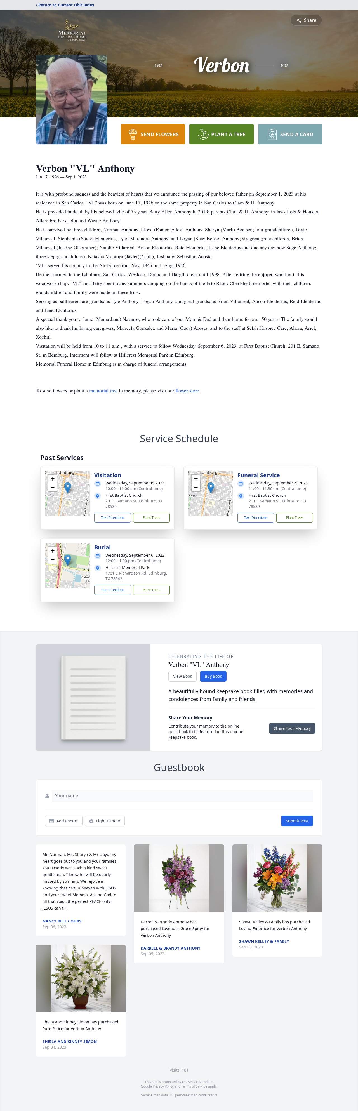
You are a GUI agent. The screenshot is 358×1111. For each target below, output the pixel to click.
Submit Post (297, 820)
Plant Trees (151, 517)
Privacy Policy (163, 1086)
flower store (187, 390)
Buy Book (213, 676)
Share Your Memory (292, 728)
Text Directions (112, 517)
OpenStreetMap (185, 1095)
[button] (67, 488)
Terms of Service (194, 1086)
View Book (182, 676)
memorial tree (103, 390)
